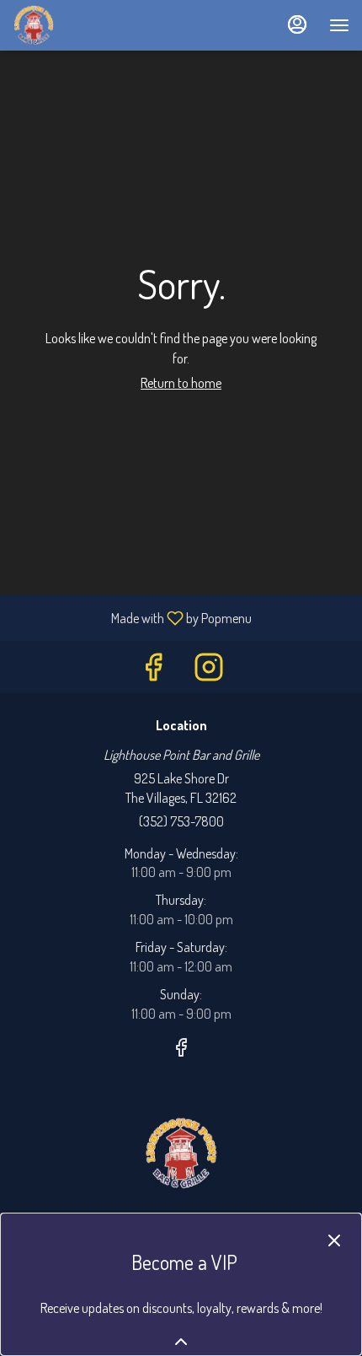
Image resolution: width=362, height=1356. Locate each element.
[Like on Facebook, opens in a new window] (153, 670)
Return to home (181, 382)
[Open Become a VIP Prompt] (181, 1342)
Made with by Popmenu (132, 617)
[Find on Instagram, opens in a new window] (209, 670)
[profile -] (297, 24)
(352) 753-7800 (181, 821)
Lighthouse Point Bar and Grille (181, 1154)
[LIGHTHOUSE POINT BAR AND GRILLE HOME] (88, 25)
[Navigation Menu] (339, 25)
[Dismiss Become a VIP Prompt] (334, 1240)
